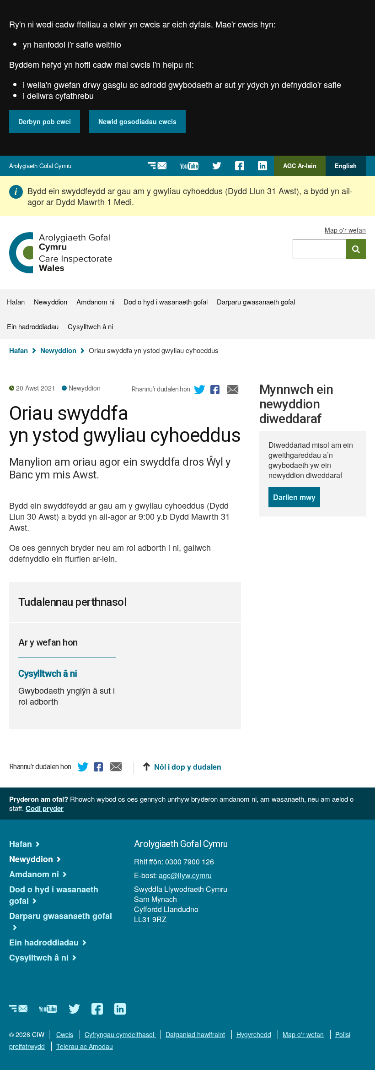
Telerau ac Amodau (84, 1046)
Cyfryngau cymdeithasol (120, 1034)
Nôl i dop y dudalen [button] (187, 766)
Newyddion (50, 301)
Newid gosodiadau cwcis (137, 121)
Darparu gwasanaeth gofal (256, 301)
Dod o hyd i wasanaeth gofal (165, 301)
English (346, 165)
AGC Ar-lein (302, 168)
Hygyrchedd (253, 1034)
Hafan (16, 301)
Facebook (216, 391)
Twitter (200, 391)
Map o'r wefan (345, 229)
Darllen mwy (296, 499)
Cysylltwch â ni (90, 326)
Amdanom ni (95, 301)
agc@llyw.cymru (185, 875)
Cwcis (64, 1034)
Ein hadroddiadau (33, 326)
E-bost (233, 391)
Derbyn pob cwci (44, 121)
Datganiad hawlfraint (195, 1034)
